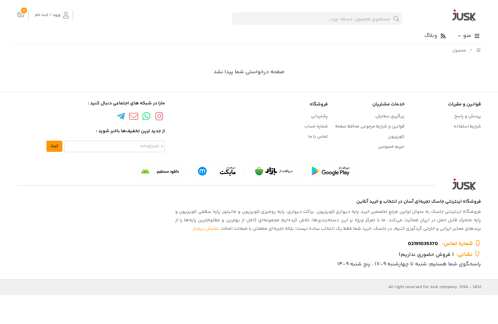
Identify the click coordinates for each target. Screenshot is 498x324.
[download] (162, 171)
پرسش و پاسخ (467, 116)
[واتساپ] (146, 117)
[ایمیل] (133, 117)
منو (467, 36)
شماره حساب (316, 126)
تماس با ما (318, 136)
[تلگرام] (121, 117)
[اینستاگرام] (159, 117)
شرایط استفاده (467, 126)
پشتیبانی (319, 116)
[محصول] (249, 184)
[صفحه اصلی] (478, 50)
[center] (396, 18)
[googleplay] (333, 171)
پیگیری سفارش (389, 116)
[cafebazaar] (276, 171)
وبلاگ (430, 36)
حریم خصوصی (391, 146)
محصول (459, 50)
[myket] (219, 171)
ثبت (54, 146)
